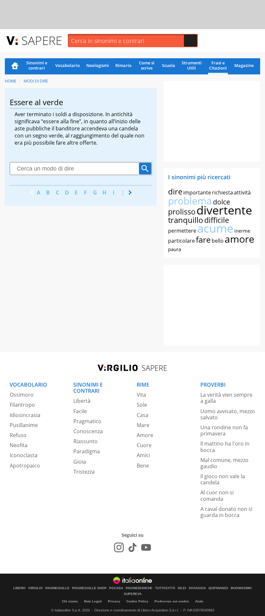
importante (197, 192)
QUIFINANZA (218, 588)
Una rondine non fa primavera (224, 430)
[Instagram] (119, 547)
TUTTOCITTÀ (165, 588)
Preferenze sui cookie (171, 601)
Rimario (123, 65)
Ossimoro (22, 394)
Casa (142, 415)
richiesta (222, 192)
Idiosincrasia (25, 415)
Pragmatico (87, 421)
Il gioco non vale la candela (222, 479)
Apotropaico (25, 465)
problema (190, 200)
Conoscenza (88, 431)
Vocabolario (67, 65)
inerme (242, 230)
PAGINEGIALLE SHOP (89, 588)
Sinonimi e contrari (36, 65)
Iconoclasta (23, 455)
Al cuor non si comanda (217, 495)
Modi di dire (36, 81)
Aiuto (199, 601)
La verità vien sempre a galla (226, 397)
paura (174, 249)
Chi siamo (70, 601)
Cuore (144, 445)
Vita (141, 394)
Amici (143, 455)
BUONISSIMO (241, 588)
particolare (181, 240)
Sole (142, 404)
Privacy (114, 601)
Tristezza (84, 471)
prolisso (182, 211)
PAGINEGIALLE (57, 588)
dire (175, 191)
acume (215, 228)
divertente (224, 210)
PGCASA (116, 588)
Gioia (79, 461)
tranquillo (185, 219)
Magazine (244, 65)
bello (218, 240)
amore (239, 239)
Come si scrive (146, 65)
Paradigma (86, 451)
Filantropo (22, 404)
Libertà (81, 400)
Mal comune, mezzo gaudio (224, 463)
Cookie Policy (137, 601)
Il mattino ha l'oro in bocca (224, 446)
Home (14, 66)
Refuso (18, 435)
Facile (80, 411)
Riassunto (85, 441)
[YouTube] (146, 547)
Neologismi (97, 65)
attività (242, 192)
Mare (143, 425)
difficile (216, 220)
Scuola (168, 65)
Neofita (18, 445)
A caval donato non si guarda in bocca (226, 512)
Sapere (41, 40)
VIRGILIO (35, 588)
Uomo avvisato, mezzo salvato (227, 414)
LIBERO (19, 588)
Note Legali (93, 601)
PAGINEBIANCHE (139, 588)
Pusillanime (24, 425)
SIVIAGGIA (197, 588)
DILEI (182, 588)
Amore (145, 435)
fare (203, 239)
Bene (143, 465)
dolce (221, 201)
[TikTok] (132, 547)
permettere (182, 230)
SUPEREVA (133, 594)
